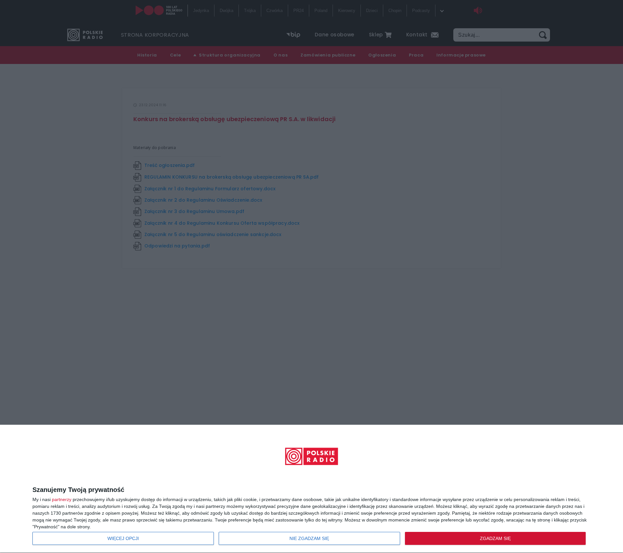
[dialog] (311, 489)
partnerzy (61, 499)
